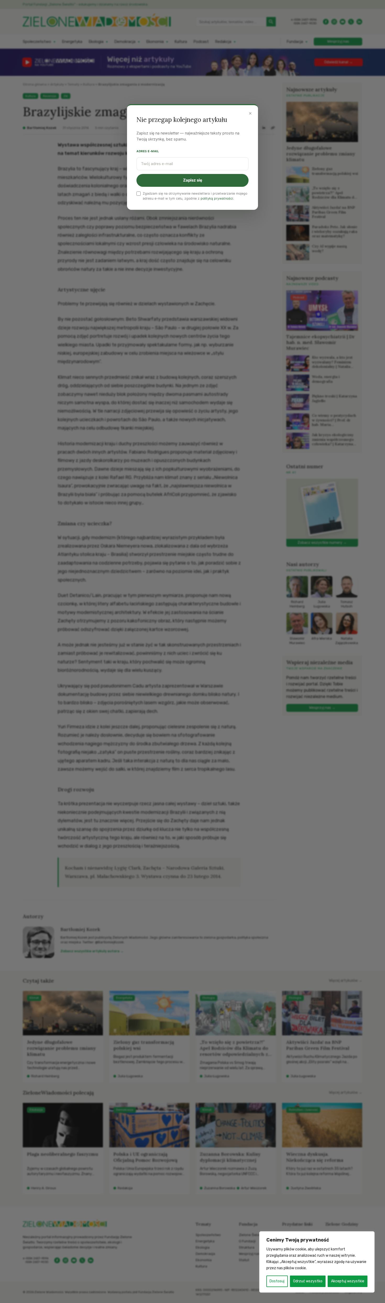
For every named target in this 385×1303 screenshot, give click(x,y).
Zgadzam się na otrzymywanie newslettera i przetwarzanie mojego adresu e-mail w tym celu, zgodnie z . (195, 195)
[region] (317, 1262)
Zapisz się (192, 180)
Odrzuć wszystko (307, 1281)
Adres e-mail (147, 151)
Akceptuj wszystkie (347, 1281)
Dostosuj (277, 1281)
